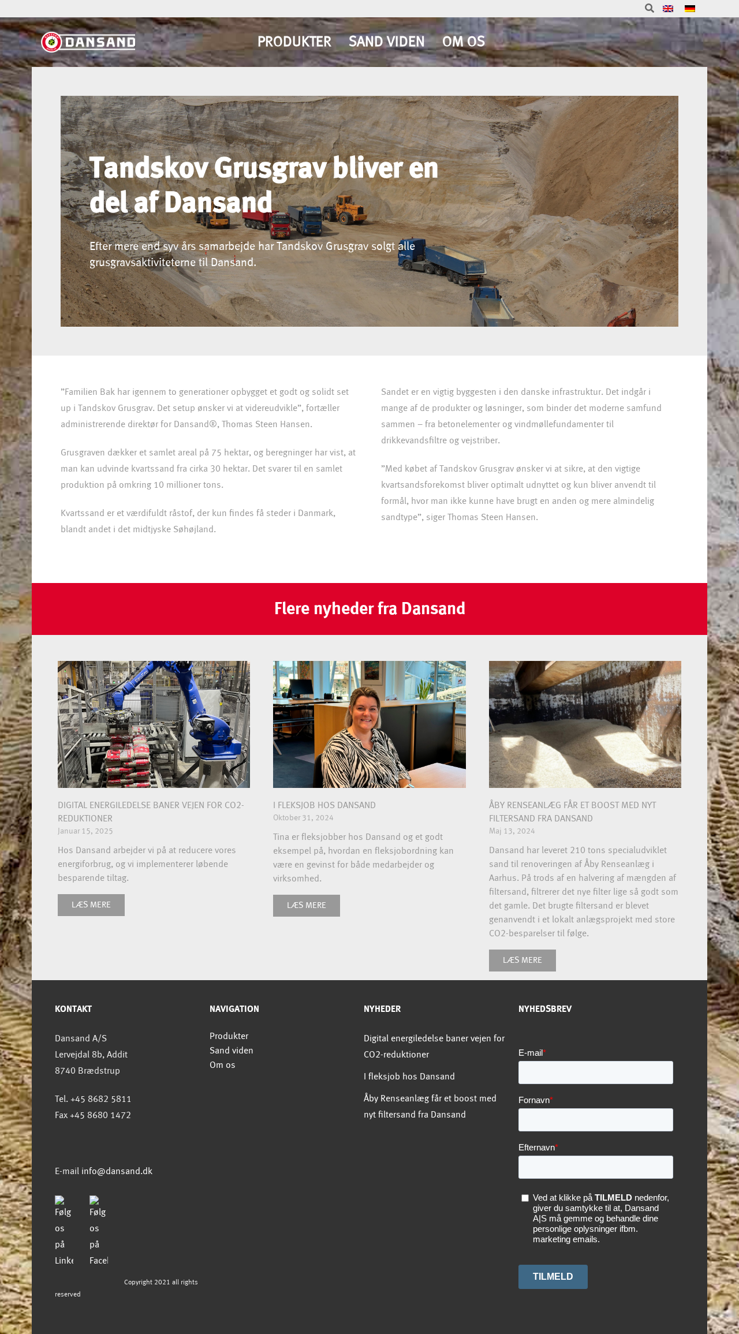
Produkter (294, 41)
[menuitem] (668, 9)
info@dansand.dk (116, 1171)
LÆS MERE (91, 905)
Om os (463, 41)
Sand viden (387, 41)
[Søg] (649, 9)
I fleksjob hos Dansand (324, 805)
